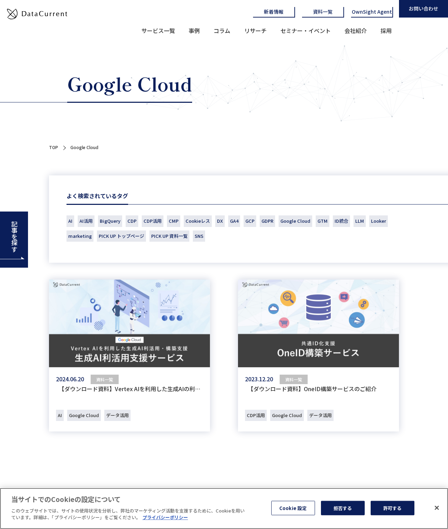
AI (70, 220)
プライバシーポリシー (165, 517)
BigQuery (110, 220)
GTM (322, 220)
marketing (80, 236)
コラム (222, 30)
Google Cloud (295, 220)
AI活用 (86, 220)
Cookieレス (198, 220)
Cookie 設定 (293, 507)
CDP (131, 220)
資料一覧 (322, 11)
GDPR (267, 220)
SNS (199, 236)
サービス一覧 (158, 30)
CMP (173, 220)
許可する (392, 507)
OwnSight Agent (372, 11)
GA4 (234, 220)
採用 (386, 30)
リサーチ (255, 30)
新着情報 (274, 11)
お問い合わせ (423, 8)
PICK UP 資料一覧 (169, 236)
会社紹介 (355, 30)
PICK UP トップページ (121, 236)
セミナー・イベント (305, 30)
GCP (249, 220)
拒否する (343, 507)
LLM (359, 220)
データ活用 (117, 415)
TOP (53, 147)
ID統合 (341, 220)
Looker (378, 220)
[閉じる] (436, 507)
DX (220, 220)
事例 (194, 30)
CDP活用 (153, 220)
